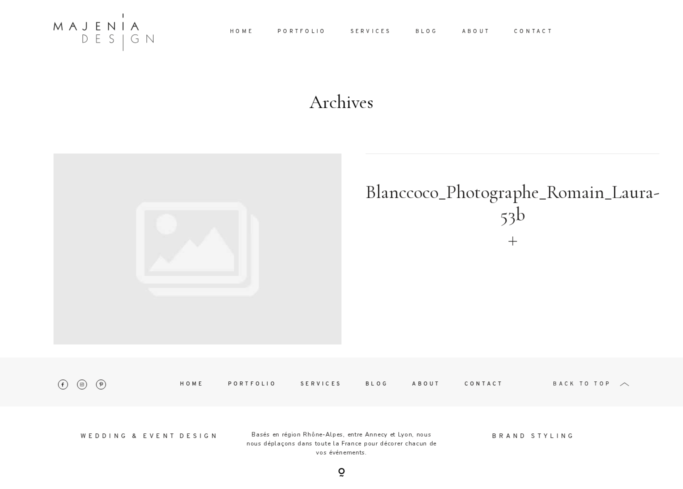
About (476, 31)
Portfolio (302, 31)
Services (371, 31)
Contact (533, 31)
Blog (427, 31)
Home (242, 31)
